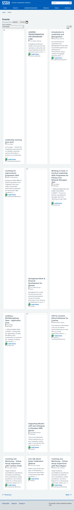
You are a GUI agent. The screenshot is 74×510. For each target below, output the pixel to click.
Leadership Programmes (30, 8)
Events (56, 8)
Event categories (6, 24)
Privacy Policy (5, 503)
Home (5, 8)
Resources (46, 8)
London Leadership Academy (21, 2)
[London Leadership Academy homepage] (6, 2)
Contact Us (68, 8)
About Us (15, 8)
